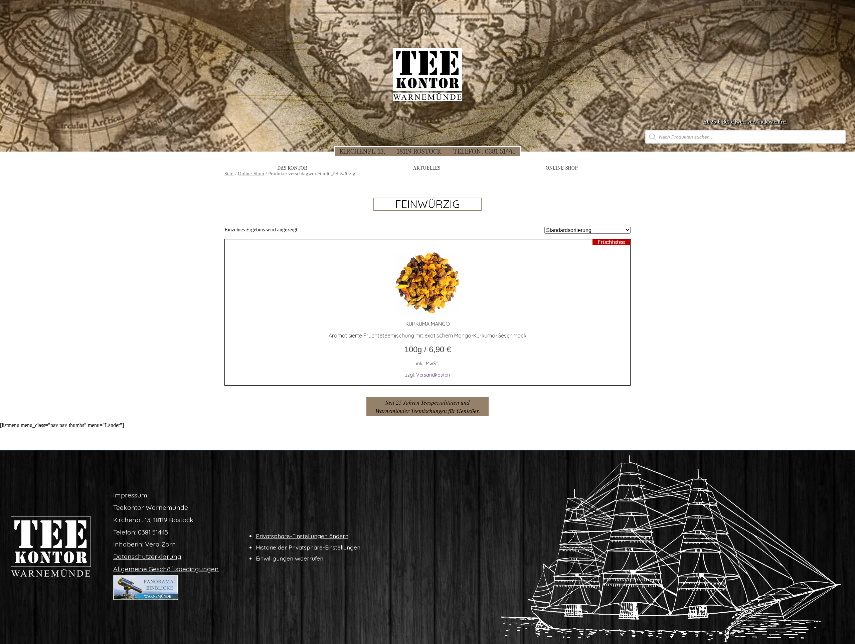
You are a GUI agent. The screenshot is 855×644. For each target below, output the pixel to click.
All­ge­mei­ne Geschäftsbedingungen (166, 569)
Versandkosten (433, 375)
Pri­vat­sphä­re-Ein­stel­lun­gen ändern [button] (302, 536)
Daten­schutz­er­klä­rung (147, 557)
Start (229, 173)
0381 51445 (500, 151)
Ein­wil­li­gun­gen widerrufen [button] (289, 558)
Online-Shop (251, 173)
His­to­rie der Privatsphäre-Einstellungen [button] (308, 547)
